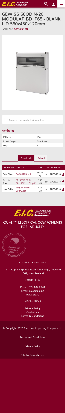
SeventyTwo (37, 354)
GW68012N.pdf (23, 173)
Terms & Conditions (32, 315)
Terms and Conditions (32, 336)
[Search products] (46, 4)
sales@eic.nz (36, 290)
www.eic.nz (32, 294)
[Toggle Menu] (61, 4)
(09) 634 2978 (37, 286)
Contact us (32, 311)
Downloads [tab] (26, 158)
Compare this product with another (26, 119)
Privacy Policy (32, 308)
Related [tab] (41, 158)
